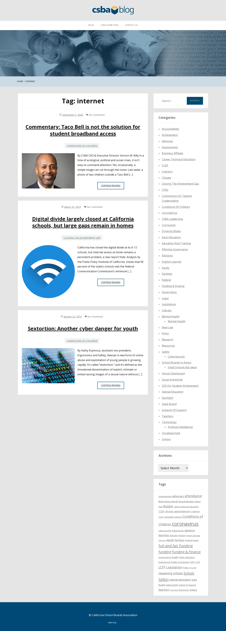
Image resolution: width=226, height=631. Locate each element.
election (182, 535)
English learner (171, 261)
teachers (164, 590)
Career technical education (179, 159)
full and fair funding (175, 545)
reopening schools (170, 573)
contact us (131, 25)
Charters (167, 171)
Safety (166, 352)
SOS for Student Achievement (180, 386)
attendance (193, 496)
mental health (171, 316)
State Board (169, 404)
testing (193, 589)
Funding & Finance (173, 286)
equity (165, 268)
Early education (171, 237)
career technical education (186, 506)
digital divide (178, 530)
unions (166, 439)
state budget (172, 585)
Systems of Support (174, 410)
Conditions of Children (82, 145)
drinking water (171, 231)
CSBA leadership (172, 219)
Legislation (174, 567)
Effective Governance (175, 249)
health (175, 557)
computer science (173, 516)
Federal (166, 280)
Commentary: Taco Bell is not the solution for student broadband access (82, 130)
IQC (192, 562)
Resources (168, 345)
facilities (167, 274)
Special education (172, 392)
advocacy (178, 496)
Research (167, 339)
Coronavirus (169, 213)
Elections (167, 255)
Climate (166, 178)
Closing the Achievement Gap (82, 237)
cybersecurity (176, 356)
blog (91, 25)
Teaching (174, 590)
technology (184, 590)
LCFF (161, 567)
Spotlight (167, 398)
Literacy (167, 310)
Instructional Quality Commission (173, 562)
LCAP (197, 562)
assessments (170, 147)
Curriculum (169, 225)
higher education (187, 557)
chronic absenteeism (177, 511)
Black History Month (168, 501)
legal (165, 298)
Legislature (169, 304)
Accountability (170, 129)
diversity (174, 535)
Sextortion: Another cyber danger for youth (83, 328)
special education (180, 579)
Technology (169, 422)
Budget (168, 506)
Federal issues (192, 540)
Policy (165, 333)
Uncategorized (171, 433)
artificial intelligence (180, 427)
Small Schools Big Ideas (182, 367)
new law (167, 327)
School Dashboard (173, 373)
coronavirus (185, 523)
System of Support (187, 585)
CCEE (165, 165)
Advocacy (167, 141)
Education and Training (176, 243)
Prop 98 (192, 568)
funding (164, 552)
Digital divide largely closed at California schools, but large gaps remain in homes (83, 222)
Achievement (170, 135)
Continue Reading (112, 186)
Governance (169, 292)
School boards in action (176, 362)
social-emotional (172, 379)
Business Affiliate (172, 153)
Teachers (167, 416)
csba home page (109, 25)
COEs (165, 190)
